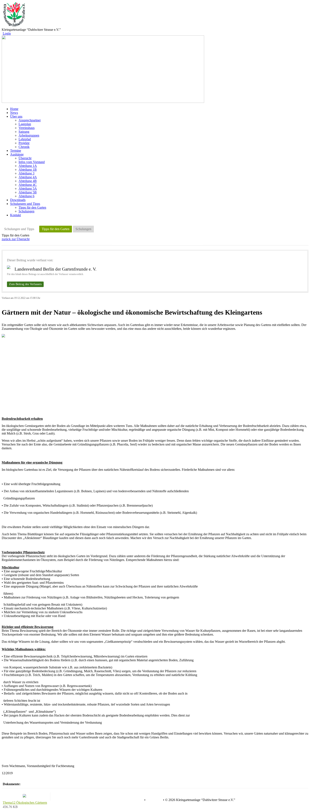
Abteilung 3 (26, 173)
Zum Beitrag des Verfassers (25, 284)
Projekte (24, 143)
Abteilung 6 (26, 196)
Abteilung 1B (28, 169)
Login (7, 33)
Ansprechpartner (30, 120)
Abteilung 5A (28, 188)
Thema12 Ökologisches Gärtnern (25, 802)
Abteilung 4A (28, 177)
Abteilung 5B (28, 192)
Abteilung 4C (28, 184)
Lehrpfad (25, 139)
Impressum (154, 800)
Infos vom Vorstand (32, 162)
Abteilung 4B (28, 181)
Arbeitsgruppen (29, 135)
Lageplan (25, 124)
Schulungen (26, 211)
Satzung (24, 131)
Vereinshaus (27, 128)
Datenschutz (135, 800)
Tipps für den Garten (32, 207)
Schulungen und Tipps (19, 229)
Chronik (24, 147)
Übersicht (25, 158)
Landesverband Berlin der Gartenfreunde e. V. (55, 269)
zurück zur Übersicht (16, 239)
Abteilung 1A (28, 166)
